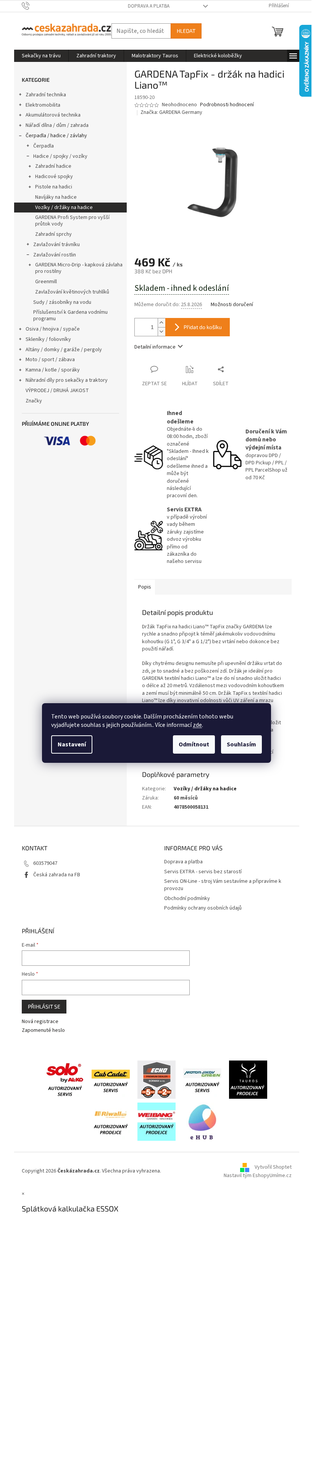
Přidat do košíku (203, 327)
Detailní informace (155, 347)
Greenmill (46, 281)
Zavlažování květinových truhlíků (72, 292)
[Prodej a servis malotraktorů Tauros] (248, 1079)
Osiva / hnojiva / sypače (53, 329)
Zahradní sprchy (53, 234)
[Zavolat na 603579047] (33, 5)
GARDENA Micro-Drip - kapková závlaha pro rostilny (79, 268)
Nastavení (72, 744)
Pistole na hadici (53, 187)
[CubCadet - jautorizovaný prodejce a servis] (111, 1079)
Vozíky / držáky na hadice (64, 207)
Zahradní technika (46, 95)
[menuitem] (41, 56)
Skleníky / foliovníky (48, 339)
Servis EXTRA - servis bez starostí (203, 872)
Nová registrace (40, 1021)
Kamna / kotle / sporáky (53, 370)
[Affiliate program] (202, 1121)
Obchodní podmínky (187, 898)
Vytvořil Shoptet (273, 1167)
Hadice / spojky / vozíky (60, 156)
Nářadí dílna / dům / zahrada (57, 125)
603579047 (45, 863)
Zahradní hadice (53, 166)
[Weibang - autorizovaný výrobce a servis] (156, 1121)
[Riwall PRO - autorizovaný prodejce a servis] (111, 1121)
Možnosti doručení (232, 304)
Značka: (171, 112)
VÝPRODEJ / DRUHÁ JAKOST (57, 390)
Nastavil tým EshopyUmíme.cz (258, 1175)
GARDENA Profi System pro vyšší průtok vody (72, 221)
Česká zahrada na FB (56, 875)
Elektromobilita (43, 105)
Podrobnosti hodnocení (227, 105)
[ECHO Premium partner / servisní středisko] (156, 1079)
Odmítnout (194, 744)
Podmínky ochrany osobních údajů (203, 908)
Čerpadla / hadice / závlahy (56, 135)
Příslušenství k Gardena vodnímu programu (70, 315)
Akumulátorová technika (53, 115)
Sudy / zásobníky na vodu (62, 302)
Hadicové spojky (54, 176)
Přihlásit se (44, 1006)
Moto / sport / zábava (50, 359)
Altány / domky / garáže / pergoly (64, 350)
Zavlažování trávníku (56, 244)
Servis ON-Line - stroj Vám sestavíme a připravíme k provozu (222, 884)
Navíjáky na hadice (56, 197)
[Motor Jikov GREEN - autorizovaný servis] (202, 1079)
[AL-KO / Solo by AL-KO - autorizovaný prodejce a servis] (65, 1079)
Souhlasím (241, 744)
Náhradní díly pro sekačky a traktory (67, 380)
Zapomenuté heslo (43, 1030)
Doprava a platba (148, 6)
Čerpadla (43, 146)
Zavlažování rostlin (54, 255)
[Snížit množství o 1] (161, 331)
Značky (34, 401)
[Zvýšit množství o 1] (161, 322)
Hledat (186, 31)
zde (197, 725)
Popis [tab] (144, 587)
